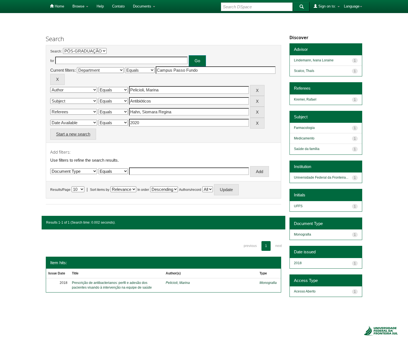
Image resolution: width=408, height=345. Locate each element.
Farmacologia (304, 128)
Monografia (268, 283)
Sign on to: (327, 6)
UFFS (298, 206)
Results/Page (60, 190)
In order (143, 190)
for (52, 61)
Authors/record (190, 190)
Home (59, 6)
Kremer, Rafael (305, 99)
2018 (298, 263)
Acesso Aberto (305, 291)
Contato (118, 6)
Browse (78, 6)
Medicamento (304, 138)
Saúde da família (306, 149)
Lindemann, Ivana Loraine (314, 60)
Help (100, 6)
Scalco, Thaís (304, 71)
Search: (56, 51)
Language (351, 6)
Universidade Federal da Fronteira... (321, 177)
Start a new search (73, 134)
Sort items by (99, 190)
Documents (142, 6)
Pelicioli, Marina (178, 283)
